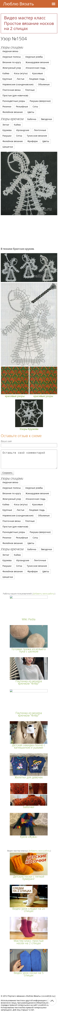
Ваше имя (6, 441)
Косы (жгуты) (21, 73)
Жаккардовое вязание (37, 62)
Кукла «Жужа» (28, 837)
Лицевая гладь (37, 78)
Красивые (37, 73)
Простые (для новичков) (15, 95)
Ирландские (22, 130)
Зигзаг (5, 124)
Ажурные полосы (11, 56)
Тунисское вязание (37, 135)
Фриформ (32, 141)
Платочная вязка (11, 89)
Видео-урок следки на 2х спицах (28, 910)
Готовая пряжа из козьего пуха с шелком (29, 650)
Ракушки (6, 135)
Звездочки (46, 119)
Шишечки (7, 146)
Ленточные (40, 130)
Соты (35, 106)
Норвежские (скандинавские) (17, 84)
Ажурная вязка (10, 51)
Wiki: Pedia (28, 619)
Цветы (30, 112)
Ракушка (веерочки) (40, 101)
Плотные (30, 89)
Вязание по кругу (11, 62)
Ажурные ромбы (34, 56)
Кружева (7, 130)
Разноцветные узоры (13, 101)
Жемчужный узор (11, 67)
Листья (20, 78)
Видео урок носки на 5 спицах (28, 974)
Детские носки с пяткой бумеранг (28, 878)
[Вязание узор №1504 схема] (29, 183)
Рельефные (22, 106)
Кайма (5, 73)
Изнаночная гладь (35, 67)
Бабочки (28, 807)
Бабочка (31, 119)
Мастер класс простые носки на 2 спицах (29, 942)
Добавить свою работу (43, 593)
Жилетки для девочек (29, 777)
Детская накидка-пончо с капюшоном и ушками (28, 746)
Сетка (19, 135)
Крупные (7, 78)
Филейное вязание (12, 112)
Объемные (44, 84)
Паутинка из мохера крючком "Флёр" (28, 682)
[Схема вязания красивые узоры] (29, 281)
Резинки (6, 106)
